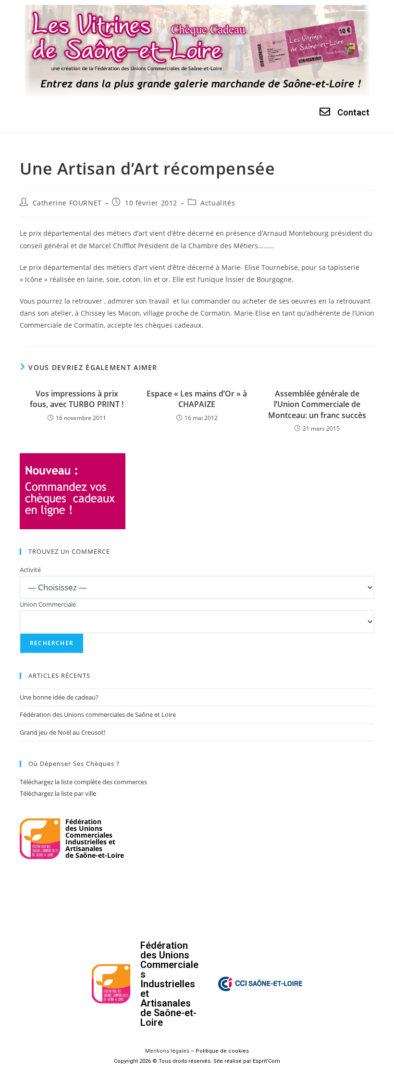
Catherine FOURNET (67, 202)
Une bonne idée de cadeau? (59, 697)
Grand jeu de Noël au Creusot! (62, 732)
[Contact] (325, 111)
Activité (30, 569)
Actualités (217, 202)
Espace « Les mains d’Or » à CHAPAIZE (197, 398)
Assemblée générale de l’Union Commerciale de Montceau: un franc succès (317, 404)
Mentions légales (167, 1051)
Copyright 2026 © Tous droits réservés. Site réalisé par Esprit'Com (197, 1061)
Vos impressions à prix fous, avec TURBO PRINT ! (76, 398)
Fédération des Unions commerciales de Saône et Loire (98, 714)
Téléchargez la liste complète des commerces (83, 781)
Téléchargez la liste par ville (58, 793)
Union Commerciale (48, 604)
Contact (353, 112)
